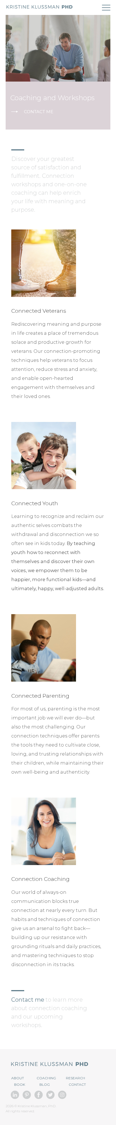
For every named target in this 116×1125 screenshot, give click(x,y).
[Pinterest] (27, 1100)
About (17, 1078)
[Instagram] (62, 1100)
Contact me (38, 111)
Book (19, 1084)
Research (75, 1078)
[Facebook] (39, 1100)
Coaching (46, 1078)
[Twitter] (50, 1100)
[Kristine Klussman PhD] (39, 8)
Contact (77, 1084)
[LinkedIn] (15, 1100)
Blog (44, 1084)
